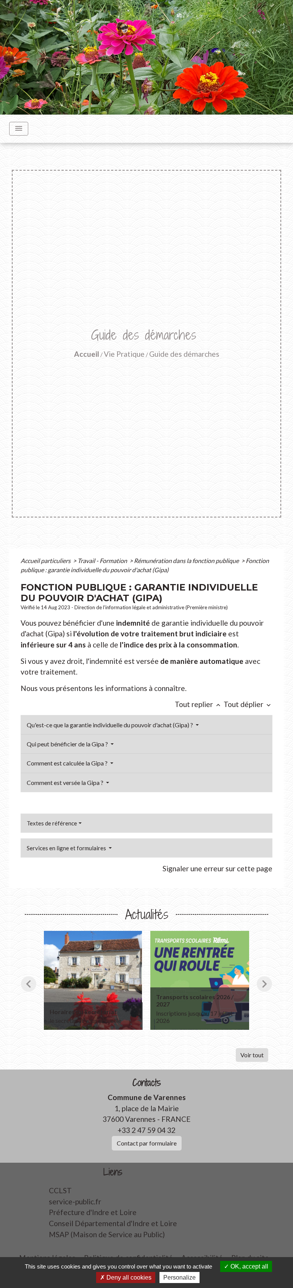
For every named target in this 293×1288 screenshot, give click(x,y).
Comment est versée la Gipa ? (66, 782)
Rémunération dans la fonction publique (187, 560)
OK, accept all (248, 1266)
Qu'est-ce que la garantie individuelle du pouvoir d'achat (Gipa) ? (110, 724)
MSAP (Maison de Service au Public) (107, 1234)
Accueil (86, 354)
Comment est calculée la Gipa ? (68, 763)
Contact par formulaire (147, 1143)
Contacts (146, 1082)
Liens (112, 1172)
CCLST (60, 1190)
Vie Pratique (124, 354)
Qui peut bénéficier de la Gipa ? (68, 744)
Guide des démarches (184, 354)
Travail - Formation (102, 560)
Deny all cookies (128, 1277)
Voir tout (252, 1054)
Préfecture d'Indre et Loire (93, 1212)
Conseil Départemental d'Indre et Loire (113, 1223)
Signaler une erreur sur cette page (217, 868)
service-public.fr (75, 1201)
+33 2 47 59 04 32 (146, 1130)
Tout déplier (248, 704)
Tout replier (198, 704)
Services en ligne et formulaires (67, 848)
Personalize (179, 1277)
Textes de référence (52, 823)
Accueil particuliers (46, 560)
